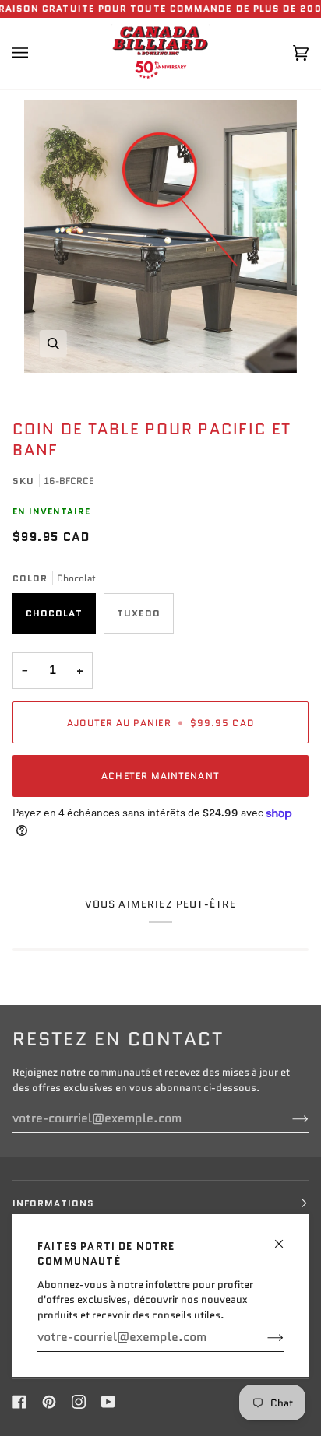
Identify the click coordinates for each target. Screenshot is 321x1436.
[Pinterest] (49, 1402)
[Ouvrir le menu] (35, 53)
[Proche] (286, 1237)
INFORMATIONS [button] (53, 1203)
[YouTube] (108, 1402)
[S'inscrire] (263, 1337)
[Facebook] (19, 1402)
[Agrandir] (53, 343)
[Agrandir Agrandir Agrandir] (160, 236)
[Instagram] (79, 1402)
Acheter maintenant (160, 775)
